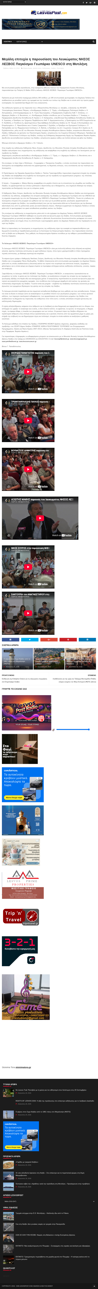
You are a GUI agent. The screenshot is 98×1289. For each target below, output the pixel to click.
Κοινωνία (39, 651)
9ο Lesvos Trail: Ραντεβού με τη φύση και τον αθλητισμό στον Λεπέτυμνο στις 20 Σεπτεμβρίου (51, 1090)
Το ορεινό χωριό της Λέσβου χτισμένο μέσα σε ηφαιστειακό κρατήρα (46, 661)
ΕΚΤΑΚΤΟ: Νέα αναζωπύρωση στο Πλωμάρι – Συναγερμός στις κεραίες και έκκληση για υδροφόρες (53, 1246)
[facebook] (83, 2)
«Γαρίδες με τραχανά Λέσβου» (27, 1162)
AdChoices (6, 1276)
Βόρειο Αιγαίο (27, 68)
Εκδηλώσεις (46, 68)
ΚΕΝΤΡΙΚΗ (8, 41)
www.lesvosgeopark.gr (78, 339)
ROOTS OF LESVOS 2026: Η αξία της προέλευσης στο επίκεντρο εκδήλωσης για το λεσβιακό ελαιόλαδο (55, 1101)
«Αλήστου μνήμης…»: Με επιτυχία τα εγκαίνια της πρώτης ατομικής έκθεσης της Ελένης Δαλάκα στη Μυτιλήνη (80, 660)
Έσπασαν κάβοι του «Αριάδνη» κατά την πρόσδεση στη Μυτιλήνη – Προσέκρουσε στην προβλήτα (53, 1184)
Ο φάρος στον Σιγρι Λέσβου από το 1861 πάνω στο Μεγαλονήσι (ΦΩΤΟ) (17, 661)
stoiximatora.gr (23, 1067)
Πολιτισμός (60, 68)
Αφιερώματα (8, 651)
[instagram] (94, 2)
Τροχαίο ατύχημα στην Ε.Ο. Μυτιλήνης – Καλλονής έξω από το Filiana (42, 1213)
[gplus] (91, 2)
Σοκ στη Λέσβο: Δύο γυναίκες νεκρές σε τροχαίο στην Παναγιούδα (40, 1224)
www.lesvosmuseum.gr (27, 341)
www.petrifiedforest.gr (10, 341)
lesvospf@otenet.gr (61, 339)
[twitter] (86, 2)
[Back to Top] (94, 1286)
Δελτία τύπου (37, 68)
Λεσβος (53, 68)
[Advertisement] (30, 33)
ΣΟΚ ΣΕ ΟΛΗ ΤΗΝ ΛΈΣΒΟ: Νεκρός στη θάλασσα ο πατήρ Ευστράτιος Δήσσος (45, 1235)
